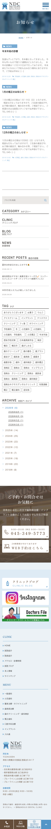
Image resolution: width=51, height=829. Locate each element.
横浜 (6, 346)
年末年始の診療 (10, 51)
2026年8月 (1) (15, 412)
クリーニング (9, 324)
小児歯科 (23, 76)
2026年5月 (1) (15, 421)
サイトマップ (10, 676)
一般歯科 (8, 694)
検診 (39, 340)
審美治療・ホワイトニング (16, 704)
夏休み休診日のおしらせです (14, 265)
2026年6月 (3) (15, 416)
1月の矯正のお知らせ (13, 92)
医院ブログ (9, 666)
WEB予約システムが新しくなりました (19, 290)
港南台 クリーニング (13, 373)
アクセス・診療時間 (13, 661)
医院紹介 (8, 651)
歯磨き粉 (8, 362)
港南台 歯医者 (34, 373)
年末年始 (43, 335)
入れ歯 (7, 734)
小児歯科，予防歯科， (14, 335)
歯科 (28, 76)
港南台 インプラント (33, 368)
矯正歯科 (16, 390)
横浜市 (15, 346)
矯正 (14, 79)
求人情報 (8, 671)
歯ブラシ (39, 351)
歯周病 (26, 357)
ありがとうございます (14, 313)
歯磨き (36, 357)
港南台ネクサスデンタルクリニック (19, 384)
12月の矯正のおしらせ (14, 132)
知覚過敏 (43, 384)
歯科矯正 (39, 362)
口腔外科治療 (10, 724)
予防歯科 (17, 76)
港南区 (7, 368)
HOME (21, 37)
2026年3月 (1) (15, 425)
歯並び (7, 357)
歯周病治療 (9, 709)
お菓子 (30, 313)
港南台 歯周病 (11, 379)
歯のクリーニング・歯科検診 (17, 714)
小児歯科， (38, 329)
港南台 (33, 76)
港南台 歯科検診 (29, 379)
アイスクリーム (10, 318)
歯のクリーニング (11, 351)
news (9, 46)
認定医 (26, 390)
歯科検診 (27, 362)
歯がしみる (26, 346)
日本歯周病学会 (26, 340)
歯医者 (17, 357)
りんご (40, 313)
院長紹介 (8, 656)
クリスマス (42, 318)
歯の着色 (27, 351)
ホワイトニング (36, 324)
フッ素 (22, 324)
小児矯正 (23, 117)
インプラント (27, 318)
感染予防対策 (10, 340)
